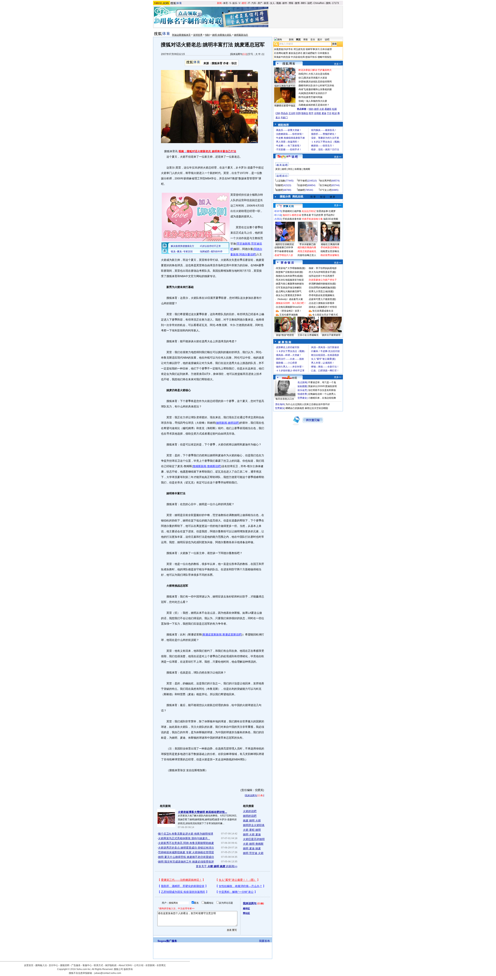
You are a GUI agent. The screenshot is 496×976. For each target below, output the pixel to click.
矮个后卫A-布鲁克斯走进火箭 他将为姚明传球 (185, 833)
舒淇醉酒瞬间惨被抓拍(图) (322, 283)
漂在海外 (279, 404)
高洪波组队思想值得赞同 (319, 81)
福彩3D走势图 (330, 219)
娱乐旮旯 (302, 390)
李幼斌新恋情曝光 (330, 247)
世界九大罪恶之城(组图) (321, 291)
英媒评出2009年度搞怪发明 (322, 386)
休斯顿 (297, 169)
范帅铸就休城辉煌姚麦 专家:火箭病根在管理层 (186, 852)
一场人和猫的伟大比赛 (315, 101)
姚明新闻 (221, 422)
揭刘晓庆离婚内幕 (307, 247)
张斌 (301, 101)
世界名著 (306, 215)
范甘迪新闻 (243, 243)
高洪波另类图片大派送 (315, 77)
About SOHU (125, 965)
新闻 (219, 3)
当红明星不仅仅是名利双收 (322, 390)
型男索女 (302, 398)
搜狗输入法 (41, 965)
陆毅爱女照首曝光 (330, 251)
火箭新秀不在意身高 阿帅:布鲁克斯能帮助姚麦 (186, 843)
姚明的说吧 (250, 815)
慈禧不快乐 (311, 57)
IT (249, 3)
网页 (298, 39)
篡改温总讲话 (295, 53)
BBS (303, 3)
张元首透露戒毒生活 (322, 310)
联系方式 (98, 965)
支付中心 (53, 965)
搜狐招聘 (64, 965)
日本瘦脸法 (323, 53)
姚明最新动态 (241, 35)
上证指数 (280, 180)
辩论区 (246, 913)
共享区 (278, 219)
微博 (297, 3)
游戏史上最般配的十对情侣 (323, 307)
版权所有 (128, 969)
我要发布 (264, 940)
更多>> (337, 64)
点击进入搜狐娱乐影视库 (321, 303)
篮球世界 (197, 35)
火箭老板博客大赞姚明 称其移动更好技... (202, 811)
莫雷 (277, 169)
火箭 (321, 109)
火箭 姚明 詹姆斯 (253, 843)
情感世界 (302, 394)
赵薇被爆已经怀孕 (284, 247)
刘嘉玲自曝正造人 (307, 255)
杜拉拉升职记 (309, 211)
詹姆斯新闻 (199, 466)
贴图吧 (279, 190)
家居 (266, 3)
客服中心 (87, 965)
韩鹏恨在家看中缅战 (284, 105)
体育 (225, 3)
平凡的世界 (317, 215)
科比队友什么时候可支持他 (320, 85)
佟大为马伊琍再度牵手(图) (322, 272)
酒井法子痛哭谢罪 (331, 335)
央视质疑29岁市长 (283, 49)
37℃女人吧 (326, 190)
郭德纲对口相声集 (292, 211)
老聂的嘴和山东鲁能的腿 (319, 89)
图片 (320, 39)
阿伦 (290, 169)
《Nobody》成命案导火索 (289, 299)
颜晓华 (302, 85)
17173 (335, 3)
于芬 (329, 113)
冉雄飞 (302, 89)
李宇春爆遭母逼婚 (284, 251)
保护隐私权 (111, 965)
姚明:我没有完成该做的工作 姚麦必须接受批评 (186, 861)
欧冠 (334, 113)
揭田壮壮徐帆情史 (285, 244)
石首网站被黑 (281, 53)
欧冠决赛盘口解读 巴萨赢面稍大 (315, 70)
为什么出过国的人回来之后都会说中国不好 (308, 404)
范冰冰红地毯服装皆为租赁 (290, 279)
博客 (291, 3)
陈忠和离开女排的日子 (315, 93)
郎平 (311, 113)
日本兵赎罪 (326, 49)
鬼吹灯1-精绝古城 (292, 215)
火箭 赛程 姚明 (252, 829)
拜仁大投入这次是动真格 (316, 74)
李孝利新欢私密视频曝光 (321, 295)
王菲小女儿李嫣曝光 (308, 335)
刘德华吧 (302, 185)
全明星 (317, 113)
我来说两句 (236, 54)
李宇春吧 (302, 180)
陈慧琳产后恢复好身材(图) (289, 272)
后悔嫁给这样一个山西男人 (322, 394)
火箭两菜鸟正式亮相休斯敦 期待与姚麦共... (184, 838)
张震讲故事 (322, 211)
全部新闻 (150, 965)
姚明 (316, 109)
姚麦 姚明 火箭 (252, 820)
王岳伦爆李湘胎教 (288, 314)
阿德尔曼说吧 (247, 254)
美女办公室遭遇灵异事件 (288, 295)
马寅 (301, 93)
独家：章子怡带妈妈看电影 (323, 268)
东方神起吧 (325, 185)
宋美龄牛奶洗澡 (282, 57)
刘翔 (298, 113)
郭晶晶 (284, 113)
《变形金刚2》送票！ (290, 310)
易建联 (328, 109)
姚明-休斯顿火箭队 (222, 35)
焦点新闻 (302, 382)
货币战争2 (329, 215)
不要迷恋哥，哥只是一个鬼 (322, 382)
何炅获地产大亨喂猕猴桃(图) (290, 268)
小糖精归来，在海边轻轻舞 (322, 398)
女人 (272, 3)
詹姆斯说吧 (214, 466)
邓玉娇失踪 (299, 49)
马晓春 (302, 105)
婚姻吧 (301, 190)
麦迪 (324, 113)
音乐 (312, 39)
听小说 (278, 215)
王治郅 (291, 113)
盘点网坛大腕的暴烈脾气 (288, 291)
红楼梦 (332, 211)
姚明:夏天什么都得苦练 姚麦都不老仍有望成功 (186, 856)
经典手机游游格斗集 (312, 219)
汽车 (253, 3)
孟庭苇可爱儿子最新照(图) (322, 299)
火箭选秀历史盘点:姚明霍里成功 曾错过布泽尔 (186, 847)
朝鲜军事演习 (313, 49)
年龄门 (284, 117)
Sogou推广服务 (167, 940)
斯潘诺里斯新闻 (212, 634)
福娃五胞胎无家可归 (284, 86)
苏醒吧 (279, 185)
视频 (278, 3)
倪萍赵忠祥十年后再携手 (321, 276)
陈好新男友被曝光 (330, 255)
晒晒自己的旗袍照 (295, 408)
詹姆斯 (306, 169)
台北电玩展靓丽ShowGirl (289, 307)
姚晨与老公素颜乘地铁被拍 (290, 283)
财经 (244, 3)
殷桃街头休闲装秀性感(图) (289, 276)
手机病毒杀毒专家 (292, 219)
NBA (207, 35)
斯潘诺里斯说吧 (231, 634)
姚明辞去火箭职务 (254, 825)
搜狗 (328, 3)
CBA (278, 113)
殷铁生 (304, 113)
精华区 (246, 908)
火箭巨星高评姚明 (254, 839)
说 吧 (295, 156)
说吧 (309, 3)
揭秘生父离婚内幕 (330, 244)
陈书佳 (302, 97)
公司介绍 (138, 965)
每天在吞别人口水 (285, 399)
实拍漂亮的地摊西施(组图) (322, 287)
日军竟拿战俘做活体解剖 (288, 287)
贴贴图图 (302, 386)
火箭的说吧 (250, 811)
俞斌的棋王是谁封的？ (317, 105)
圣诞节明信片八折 (284, 255)
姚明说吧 (233, 422)
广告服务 (76, 965)
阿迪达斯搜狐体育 (181, 35)
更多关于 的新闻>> (216, 866)
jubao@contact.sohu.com (107, 973)
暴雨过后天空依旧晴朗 (316, 408)
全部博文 (161, 965)
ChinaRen (318, 3)
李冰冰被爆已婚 (307, 244)
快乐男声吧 (325, 180)
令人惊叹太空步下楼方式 (325, 314)
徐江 (301, 77)
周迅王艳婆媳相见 (307, 251)
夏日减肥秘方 (310, 53)
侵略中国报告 (325, 57)
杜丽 (334, 109)
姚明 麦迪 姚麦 (252, 848)
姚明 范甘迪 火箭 (253, 853)
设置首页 (28, 965)
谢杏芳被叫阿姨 (314, 97)
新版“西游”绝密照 (285, 335)
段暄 (301, 74)
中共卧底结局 (298, 57)
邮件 (284, 3)
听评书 (278, 211)
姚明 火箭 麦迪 (252, 834)
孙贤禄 (302, 81)
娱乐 (234, 3)
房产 (260, 3)
